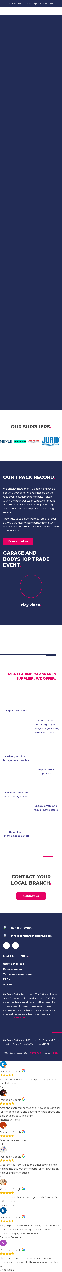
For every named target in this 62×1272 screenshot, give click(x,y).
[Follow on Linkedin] (15, 945)
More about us (18, 541)
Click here (19, 1018)
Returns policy (12, 969)
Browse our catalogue (31, 388)
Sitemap (8, 984)
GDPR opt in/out (13, 963)
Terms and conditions (17, 974)
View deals (31, 283)
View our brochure (31, 176)
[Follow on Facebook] (6, 945)
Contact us (31, 896)
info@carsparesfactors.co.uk (40, 3)
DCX (55, 1053)
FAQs (6, 979)
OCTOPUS (35, 1053)
